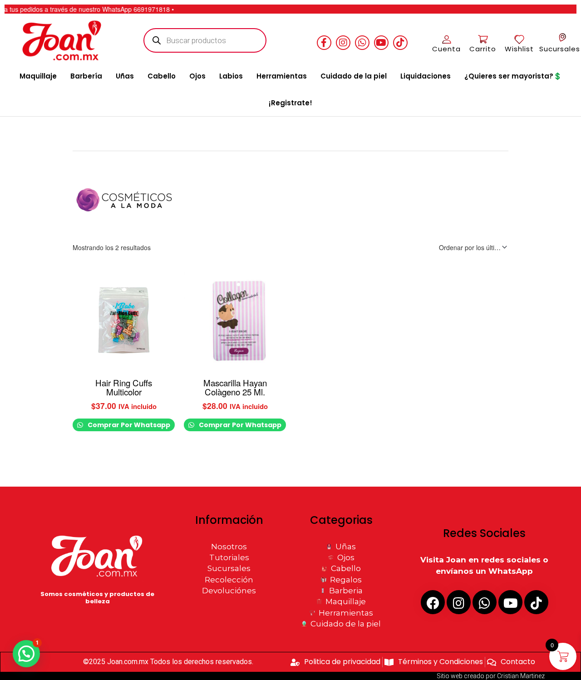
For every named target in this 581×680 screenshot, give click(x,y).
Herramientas (281, 76)
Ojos (197, 76)
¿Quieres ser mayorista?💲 (513, 76)
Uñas (125, 76)
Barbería (86, 76)
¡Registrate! (290, 103)
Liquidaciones (425, 76)
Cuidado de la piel (353, 76)
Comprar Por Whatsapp (128, 424)
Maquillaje (38, 76)
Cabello (162, 76)
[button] (26, 653)
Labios (231, 76)
